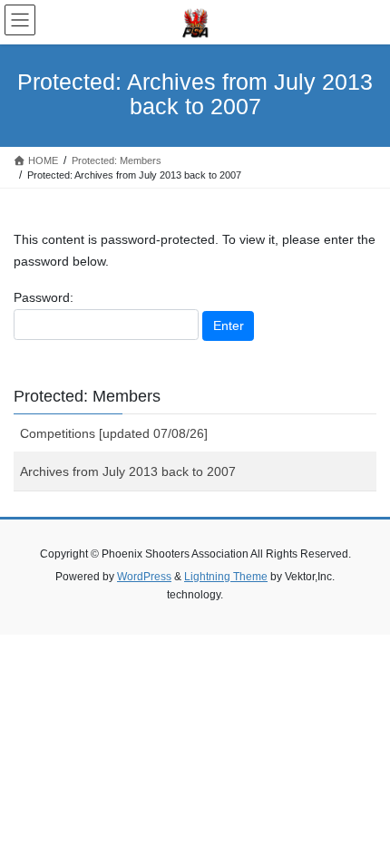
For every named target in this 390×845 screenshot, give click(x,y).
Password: (43, 297)
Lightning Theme (226, 576)
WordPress (144, 576)
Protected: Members (87, 396)
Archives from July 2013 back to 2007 (128, 471)
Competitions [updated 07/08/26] (114, 433)
